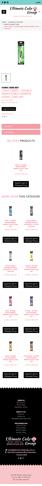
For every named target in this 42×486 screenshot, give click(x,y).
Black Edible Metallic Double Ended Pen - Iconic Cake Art (31, 223)
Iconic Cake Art (12, 102)
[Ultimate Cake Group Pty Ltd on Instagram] (23, 458)
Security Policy (21, 432)
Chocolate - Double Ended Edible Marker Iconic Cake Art (31, 358)
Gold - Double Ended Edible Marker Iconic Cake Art (10, 358)
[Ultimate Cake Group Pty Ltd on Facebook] (18, 458)
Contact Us (21, 416)
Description (8, 126)
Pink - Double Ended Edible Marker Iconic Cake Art (10, 313)
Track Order (21, 405)
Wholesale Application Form (21, 418)
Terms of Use (21, 425)
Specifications (9, 132)
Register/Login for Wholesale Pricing (21, 184)
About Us (21, 414)
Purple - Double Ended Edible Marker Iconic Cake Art (31, 313)
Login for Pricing (9, 109)
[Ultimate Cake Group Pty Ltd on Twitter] (21, 458)
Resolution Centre (21, 407)
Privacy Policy (21, 428)
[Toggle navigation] (4, 12)
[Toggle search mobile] (38, 11)
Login (38, 2)
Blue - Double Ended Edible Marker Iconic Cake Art (10, 223)
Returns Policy (21, 430)
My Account (21, 402)
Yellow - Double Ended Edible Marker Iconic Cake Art (31, 268)
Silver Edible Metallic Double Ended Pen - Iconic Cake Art (10, 268)
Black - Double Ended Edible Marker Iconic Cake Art (21, 167)
